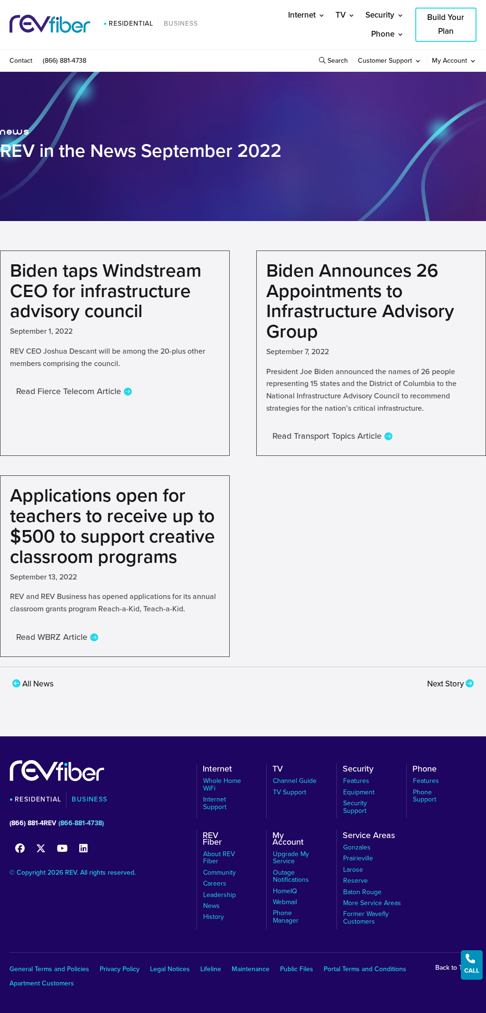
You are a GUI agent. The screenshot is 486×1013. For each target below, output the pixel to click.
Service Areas (369, 836)
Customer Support (385, 62)
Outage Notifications (291, 876)
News (211, 905)
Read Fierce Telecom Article (68, 391)
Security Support (355, 807)
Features (356, 780)
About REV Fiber (219, 857)
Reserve (355, 880)
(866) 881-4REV (32, 823)
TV (341, 15)
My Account (449, 62)
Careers (214, 883)
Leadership (219, 894)
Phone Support (424, 796)
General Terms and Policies (49, 970)
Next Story (446, 684)
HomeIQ (285, 891)
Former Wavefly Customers (366, 917)
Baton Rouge (362, 892)
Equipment (358, 792)
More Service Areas (372, 903)
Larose (353, 869)
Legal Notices (170, 970)
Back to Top (453, 968)
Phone (382, 34)
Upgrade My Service (291, 857)
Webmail (285, 902)
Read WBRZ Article (51, 637)
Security (379, 15)
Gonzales (357, 847)
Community (219, 872)
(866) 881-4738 (64, 62)
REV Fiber (212, 840)
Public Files (296, 970)
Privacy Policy (120, 970)
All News (37, 684)
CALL (471, 964)
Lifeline (210, 970)
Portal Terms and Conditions (365, 970)
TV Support (289, 792)
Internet (302, 15)
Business (181, 24)
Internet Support (214, 803)
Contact (20, 62)
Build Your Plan (445, 24)
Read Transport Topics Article (327, 436)
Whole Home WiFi (222, 784)
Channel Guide (295, 780)
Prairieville (358, 858)
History (213, 916)
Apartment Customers (41, 984)
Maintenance (251, 970)
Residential (131, 24)
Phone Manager (286, 916)
